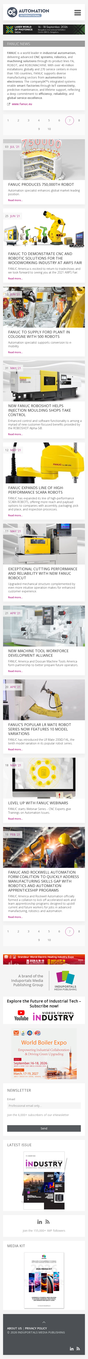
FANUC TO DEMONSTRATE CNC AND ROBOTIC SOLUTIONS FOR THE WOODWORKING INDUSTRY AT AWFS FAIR (45, 258)
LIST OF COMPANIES (21, 1336)
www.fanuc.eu (22, 104)
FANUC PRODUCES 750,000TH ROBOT (41, 184)
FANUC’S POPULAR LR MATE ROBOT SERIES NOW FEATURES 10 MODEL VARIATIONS (39, 729)
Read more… (15, 200)
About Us (14, 1328)
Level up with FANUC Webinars (38, 802)
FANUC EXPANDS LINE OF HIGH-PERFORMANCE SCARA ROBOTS (36, 490)
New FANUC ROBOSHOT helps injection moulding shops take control (39, 410)
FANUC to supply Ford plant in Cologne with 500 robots (39, 334)
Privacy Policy (36, 1328)
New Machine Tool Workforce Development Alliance (38, 653)
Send (44, 1128)
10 (49, 129)
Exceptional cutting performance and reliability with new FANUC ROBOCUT (42, 573)
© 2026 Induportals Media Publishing (36, 1332)
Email (11, 1099)
